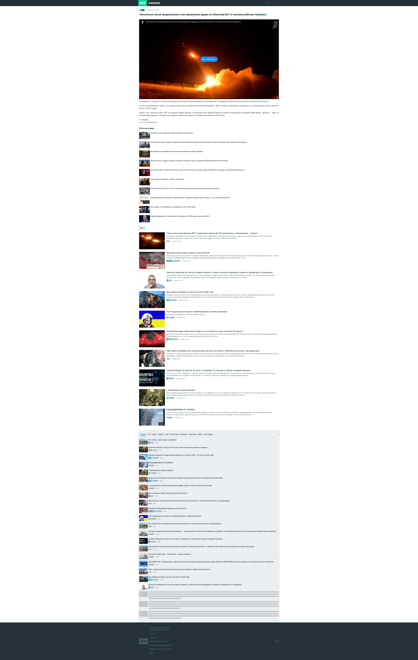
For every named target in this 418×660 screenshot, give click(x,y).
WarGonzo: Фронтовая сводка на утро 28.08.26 (188, 253)
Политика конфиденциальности (161, 645)
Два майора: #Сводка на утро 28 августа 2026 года (190, 292)
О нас (152, 634)
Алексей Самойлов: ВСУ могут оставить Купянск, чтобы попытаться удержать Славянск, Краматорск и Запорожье (220, 272)
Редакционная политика (158, 641)
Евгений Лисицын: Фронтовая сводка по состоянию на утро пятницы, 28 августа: (205, 331)
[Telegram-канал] (267, 3)
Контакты (153, 638)
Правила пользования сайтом (160, 649)
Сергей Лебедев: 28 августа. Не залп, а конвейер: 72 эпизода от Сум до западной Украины (209, 370)
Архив (152, 653)
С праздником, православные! (181, 390)
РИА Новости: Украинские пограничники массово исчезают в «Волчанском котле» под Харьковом (213, 351)
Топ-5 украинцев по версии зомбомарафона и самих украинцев (197, 311)
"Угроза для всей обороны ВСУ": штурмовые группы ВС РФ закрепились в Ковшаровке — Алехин (212, 233)
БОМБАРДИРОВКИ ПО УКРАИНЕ (181, 409)
